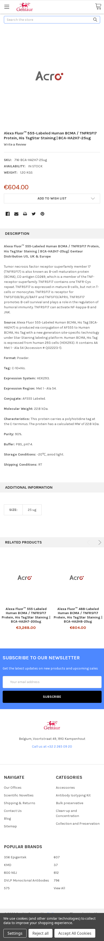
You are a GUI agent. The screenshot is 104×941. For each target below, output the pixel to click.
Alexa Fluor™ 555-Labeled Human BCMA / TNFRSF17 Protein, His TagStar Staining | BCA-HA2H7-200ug (26, 615)
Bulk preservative (69, 803)
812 (56, 873)
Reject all (40, 933)
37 (56, 865)
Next (99, 542)
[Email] (16, 214)
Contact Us (13, 811)
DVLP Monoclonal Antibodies (26, 880)
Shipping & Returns (19, 803)
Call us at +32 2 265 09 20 (52, 746)
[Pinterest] (42, 214)
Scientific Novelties (19, 795)
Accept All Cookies (74, 933)
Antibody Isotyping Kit (73, 795)
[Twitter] (33, 214)
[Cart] (98, 7)
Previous (89, 542)
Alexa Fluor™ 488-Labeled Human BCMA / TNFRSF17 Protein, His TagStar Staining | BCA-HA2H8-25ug (78, 615)
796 (56, 880)
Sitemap (10, 826)
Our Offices (13, 788)
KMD (7, 865)
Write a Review (15, 144)
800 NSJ (10, 873)
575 (7, 888)
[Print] (25, 214)
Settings (14, 933)
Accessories (65, 788)
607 (57, 857)
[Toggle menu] (6, 6)
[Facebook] (7, 214)
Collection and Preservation (78, 824)
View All (59, 888)
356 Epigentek (15, 857)
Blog (7, 818)
